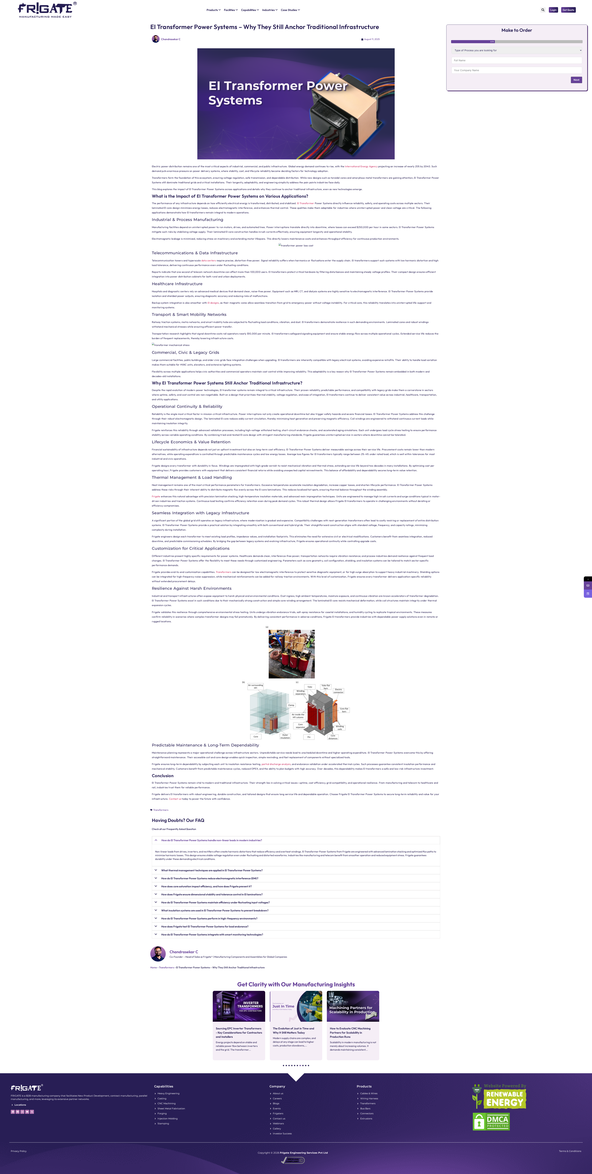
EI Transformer (305, 203)
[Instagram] (22, 1112)
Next (577, 79)
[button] (543, 10)
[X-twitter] (32, 1112)
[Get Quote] (588, 594)
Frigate (156, 496)
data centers (208, 260)
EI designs (213, 302)
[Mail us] (588, 585)
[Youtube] (27, 1112)
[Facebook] (18, 1112)
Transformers (223, 571)
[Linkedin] (13, 1112)
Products (364, 1086)
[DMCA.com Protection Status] (491, 1130)
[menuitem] (214, 10)
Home (153, 967)
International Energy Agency (361, 166)
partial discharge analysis (276, 764)
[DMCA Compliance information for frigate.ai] (293, 1162)
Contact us (175, 798)
